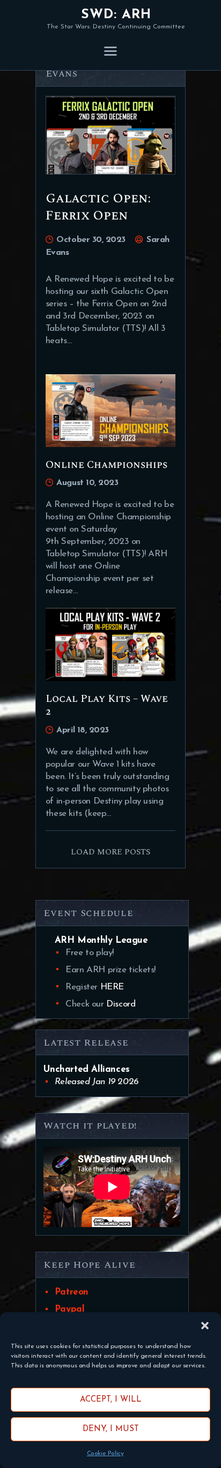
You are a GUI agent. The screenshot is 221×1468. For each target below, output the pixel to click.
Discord (120, 1004)
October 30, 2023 (91, 240)
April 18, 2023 (82, 730)
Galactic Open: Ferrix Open (98, 207)
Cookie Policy (105, 1453)
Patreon (72, 1292)
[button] (205, 1325)
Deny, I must (111, 1429)
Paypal (70, 1309)
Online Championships (106, 465)
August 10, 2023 (87, 483)
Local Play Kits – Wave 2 (107, 706)
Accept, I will (111, 1400)
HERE (112, 987)
